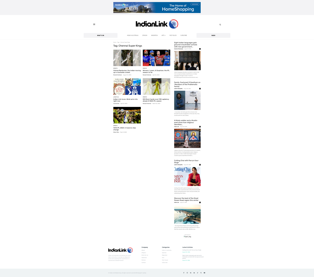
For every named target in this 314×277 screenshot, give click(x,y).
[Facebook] (184, 273)
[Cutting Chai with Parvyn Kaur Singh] (187, 176)
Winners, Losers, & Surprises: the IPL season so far (156, 71)
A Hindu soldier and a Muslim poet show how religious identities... (185, 122)
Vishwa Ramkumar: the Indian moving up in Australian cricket (127, 71)
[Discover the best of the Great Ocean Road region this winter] (187, 214)
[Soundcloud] (194, 273)
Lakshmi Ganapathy (178, 88)
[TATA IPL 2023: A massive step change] (127, 115)
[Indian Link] (157, 24)
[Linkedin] (190, 273)
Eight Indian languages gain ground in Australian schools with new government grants (193, 257)
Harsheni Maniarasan (178, 48)
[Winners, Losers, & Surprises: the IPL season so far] (156, 58)
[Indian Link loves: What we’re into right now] (127, 86)
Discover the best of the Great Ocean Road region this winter (186, 199)
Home (114, 42)
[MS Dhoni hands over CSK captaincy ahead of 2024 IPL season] (156, 86)
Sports (115, 68)
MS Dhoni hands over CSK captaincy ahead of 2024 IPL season (156, 100)
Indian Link (176, 126)
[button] (220, 25)
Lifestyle (116, 97)
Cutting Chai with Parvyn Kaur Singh (191, 250)
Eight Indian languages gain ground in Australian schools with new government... (185, 45)
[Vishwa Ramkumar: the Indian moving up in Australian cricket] (127, 58)
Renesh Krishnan (117, 75)
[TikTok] (197, 273)
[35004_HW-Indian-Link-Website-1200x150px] (157, 7)
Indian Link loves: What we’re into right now (125, 100)
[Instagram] (187, 273)
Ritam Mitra (116, 132)
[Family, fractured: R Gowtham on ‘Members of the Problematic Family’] (187, 100)
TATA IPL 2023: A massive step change (124, 129)
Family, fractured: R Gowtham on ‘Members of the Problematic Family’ (187, 84)
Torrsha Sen (116, 103)
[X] (201, 273)
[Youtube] (204, 273)
